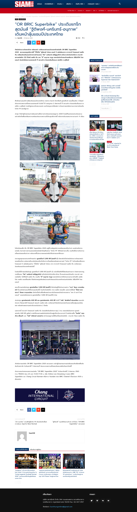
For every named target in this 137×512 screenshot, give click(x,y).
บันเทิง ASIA (79, 4)
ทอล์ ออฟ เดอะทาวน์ (112, 10)
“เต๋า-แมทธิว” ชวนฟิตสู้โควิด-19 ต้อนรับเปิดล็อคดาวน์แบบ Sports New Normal (31, 423)
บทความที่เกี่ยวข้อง (22, 450)
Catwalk (101, 10)
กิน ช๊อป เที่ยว (71, 10)
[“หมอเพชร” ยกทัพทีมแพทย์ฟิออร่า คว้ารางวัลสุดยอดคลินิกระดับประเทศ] (95, 68)
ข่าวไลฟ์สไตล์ (49, 4)
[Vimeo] (97, 501)
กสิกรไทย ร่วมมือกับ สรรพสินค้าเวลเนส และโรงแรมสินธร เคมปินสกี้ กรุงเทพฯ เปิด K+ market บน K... (114, 135)
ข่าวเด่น (59, 4)
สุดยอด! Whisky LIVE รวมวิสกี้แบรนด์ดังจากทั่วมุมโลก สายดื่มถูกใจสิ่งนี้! (110, 88)
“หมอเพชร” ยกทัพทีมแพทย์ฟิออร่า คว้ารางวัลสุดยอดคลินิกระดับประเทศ (111, 68)
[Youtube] (108, 501)
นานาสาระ (80, 10)
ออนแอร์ (88, 10)
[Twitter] (92, 501)
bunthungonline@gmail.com (61, 507)
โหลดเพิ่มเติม (105, 108)
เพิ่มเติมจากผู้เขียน (35, 450)
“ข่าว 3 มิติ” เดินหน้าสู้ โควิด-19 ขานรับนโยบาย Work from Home (114, 145)
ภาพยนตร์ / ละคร (93, 4)
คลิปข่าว (68, 4)
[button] (119, 4)
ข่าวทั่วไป (92, 130)
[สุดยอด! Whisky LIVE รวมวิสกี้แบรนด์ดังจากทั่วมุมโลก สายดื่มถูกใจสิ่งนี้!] (95, 88)
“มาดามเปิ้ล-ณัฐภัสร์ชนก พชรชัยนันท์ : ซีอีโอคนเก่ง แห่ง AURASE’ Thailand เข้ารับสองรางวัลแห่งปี (97, 157)
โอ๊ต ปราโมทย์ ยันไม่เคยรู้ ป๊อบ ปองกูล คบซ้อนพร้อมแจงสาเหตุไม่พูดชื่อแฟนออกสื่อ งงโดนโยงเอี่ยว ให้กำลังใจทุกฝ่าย (111, 99)
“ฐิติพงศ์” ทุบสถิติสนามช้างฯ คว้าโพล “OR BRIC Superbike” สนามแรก (68, 423)
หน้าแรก (39, 4)
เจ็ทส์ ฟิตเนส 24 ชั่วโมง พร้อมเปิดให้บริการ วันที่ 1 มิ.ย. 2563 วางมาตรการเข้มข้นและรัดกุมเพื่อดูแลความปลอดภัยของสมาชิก (97, 135)
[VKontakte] (103, 501)
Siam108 (19, 38)
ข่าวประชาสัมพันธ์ (111, 130)
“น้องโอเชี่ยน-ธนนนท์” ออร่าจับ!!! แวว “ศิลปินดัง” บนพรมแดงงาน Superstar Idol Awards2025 (111, 78)
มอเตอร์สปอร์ (22, 19)
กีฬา (94, 10)
